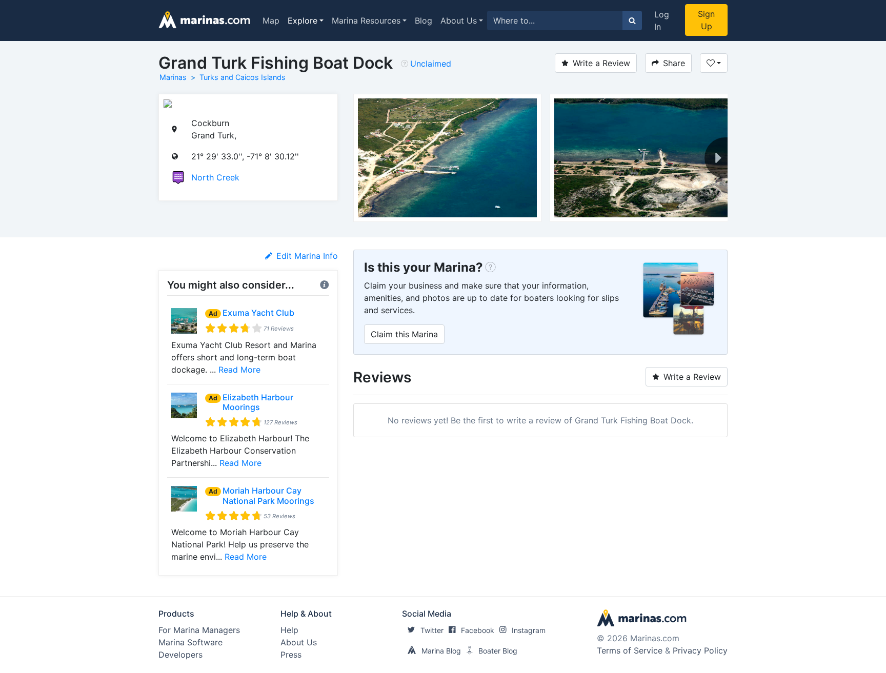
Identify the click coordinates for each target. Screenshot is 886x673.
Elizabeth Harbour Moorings (258, 402)
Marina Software (190, 642)
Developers (180, 654)
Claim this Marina (404, 334)
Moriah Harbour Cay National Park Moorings (268, 495)
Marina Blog (441, 650)
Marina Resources (366, 20)
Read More (239, 369)
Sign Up (706, 20)
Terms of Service (629, 650)
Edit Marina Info (307, 256)
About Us (458, 20)
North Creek (215, 177)
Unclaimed (430, 63)
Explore (302, 20)
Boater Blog (497, 650)
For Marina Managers (199, 630)
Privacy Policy (700, 650)
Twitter (432, 630)
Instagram (529, 630)
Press (290, 654)
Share (674, 63)
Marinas (173, 77)
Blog (423, 20)
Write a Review (601, 63)
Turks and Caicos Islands (242, 77)
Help (289, 630)
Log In (661, 20)
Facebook (477, 630)
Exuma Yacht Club (258, 313)
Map (271, 20)
